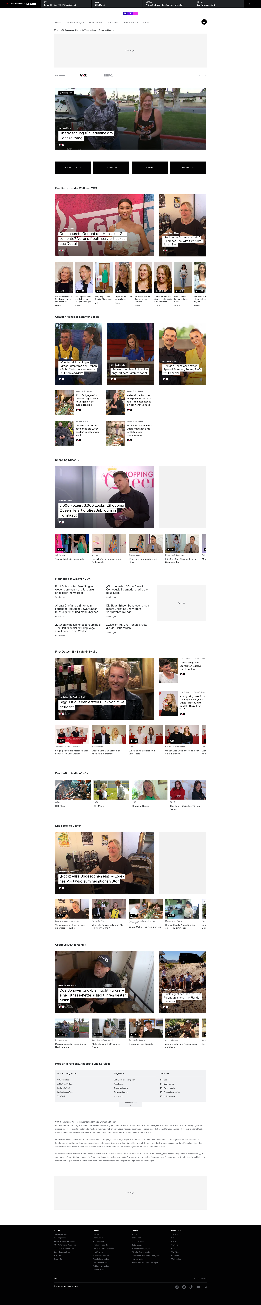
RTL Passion (176, 1259)
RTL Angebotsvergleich (170, 1092)
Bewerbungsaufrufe (62, 1252)
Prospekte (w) (99, 1270)
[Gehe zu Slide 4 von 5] (138, 153)
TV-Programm (111, 167)
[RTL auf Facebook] (177, 1287)
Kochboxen (118, 1096)
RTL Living (175, 1256)
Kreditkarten (98, 1252)
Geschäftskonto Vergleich (103, 1248)
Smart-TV (58, 1259)
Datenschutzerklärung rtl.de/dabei (146, 1256)
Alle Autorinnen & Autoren (65, 1245)
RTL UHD (58, 1256)
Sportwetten (98, 1238)
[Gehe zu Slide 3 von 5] (130, 153)
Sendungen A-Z (60, 1234)
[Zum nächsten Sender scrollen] (255, 4)
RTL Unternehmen (167, 1096)
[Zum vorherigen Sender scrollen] (249, 4)
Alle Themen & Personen (64, 1241)
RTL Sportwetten (167, 1084)
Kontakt (135, 1234)
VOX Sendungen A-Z (73, 167)
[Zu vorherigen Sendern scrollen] (200, 75)
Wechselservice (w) (101, 1256)
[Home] (130, 13)
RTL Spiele (175, 1245)
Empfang (149, 167)
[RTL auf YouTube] (198, 1287)
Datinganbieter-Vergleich (124, 1080)
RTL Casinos (165, 1080)
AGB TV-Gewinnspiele (141, 1252)
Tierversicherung (121, 1088)
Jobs (173, 1238)
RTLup (173, 1248)
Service (135, 1231)
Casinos (96, 1234)
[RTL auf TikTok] (191, 1287)
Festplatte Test (63, 1088)
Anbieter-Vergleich (101, 1266)
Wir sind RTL (176, 1231)
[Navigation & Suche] (204, 22)
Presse (173, 1241)
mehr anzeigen (130, 1103)
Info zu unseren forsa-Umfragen (145, 1263)
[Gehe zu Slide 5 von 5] (147, 153)
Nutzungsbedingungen (141, 1249)
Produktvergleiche (100, 1245)
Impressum (136, 1238)
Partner (96, 1231)
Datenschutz (137, 1245)
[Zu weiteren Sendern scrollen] (205, 75)
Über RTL (174, 1234)
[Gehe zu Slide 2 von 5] (122, 153)
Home (56, 1278)
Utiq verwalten (138, 1259)
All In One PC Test (64, 1084)
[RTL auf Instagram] (184, 1287)
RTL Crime (175, 1252)
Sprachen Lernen (121, 1092)
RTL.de (57, 1231)
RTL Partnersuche (167, 1088)
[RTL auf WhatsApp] (205, 1287)
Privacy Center (138, 1242)
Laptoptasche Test (65, 1092)
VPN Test (61, 1096)
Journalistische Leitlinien (64, 1248)
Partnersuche (98, 1241)
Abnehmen (118, 1084)
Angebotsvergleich (101, 1259)
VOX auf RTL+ (188, 167)
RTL (56, 30)
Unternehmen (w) (100, 1263)
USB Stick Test (63, 1080)
